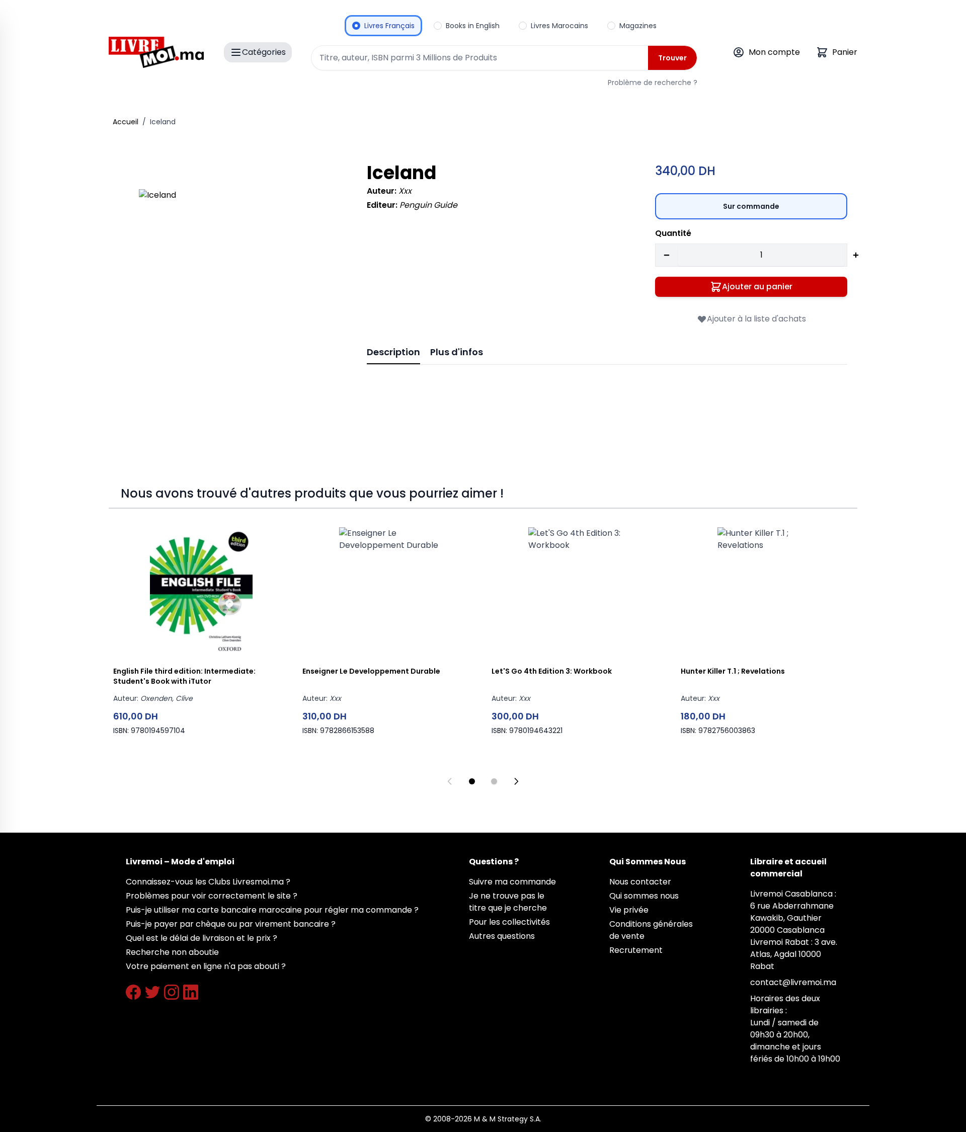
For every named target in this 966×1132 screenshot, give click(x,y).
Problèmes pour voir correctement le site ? (211, 896)
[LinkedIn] (190, 992)
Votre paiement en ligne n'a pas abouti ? (206, 966)
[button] (239, 289)
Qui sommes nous (644, 896)
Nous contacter (640, 881)
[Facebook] (133, 992)
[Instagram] (171, 992)
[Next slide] (516, 781)
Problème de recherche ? (652, 82)
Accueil (125, 122)
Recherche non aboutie (172, 952)
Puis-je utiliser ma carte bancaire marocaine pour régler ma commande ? (272, 910)
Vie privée (629, 910)
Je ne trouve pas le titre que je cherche (508, 902)
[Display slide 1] (472, 781)
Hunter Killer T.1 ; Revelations (733, 671)
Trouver (672, 58)
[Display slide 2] (494, 781)
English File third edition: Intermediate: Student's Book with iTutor (184, 676)
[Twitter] (152, 992)
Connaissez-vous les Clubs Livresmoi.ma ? (208, 881)
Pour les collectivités (509, 922)
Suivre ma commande (512, 881)
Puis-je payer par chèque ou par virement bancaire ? (231, 924)
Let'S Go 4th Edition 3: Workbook (552, 671)
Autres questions (502, 936)
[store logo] (156, 52)
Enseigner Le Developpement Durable (371, 671)
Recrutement (636, 950)
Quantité (673, 233)
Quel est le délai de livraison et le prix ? (201, 938)
